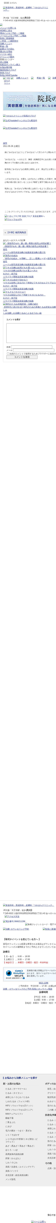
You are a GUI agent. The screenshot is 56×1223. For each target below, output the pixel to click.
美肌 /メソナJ (11, 1171)
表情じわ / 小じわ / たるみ (17, 1097)
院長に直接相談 (7, 38)
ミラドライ (8, 277)
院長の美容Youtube (8, 75)
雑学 (5, 143)
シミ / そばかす (12, 1135)
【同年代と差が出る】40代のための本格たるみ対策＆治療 (29, 307)
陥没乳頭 (51, 1097)
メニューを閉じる (8, 28)
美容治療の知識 (22, 252)
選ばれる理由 (6, 51)
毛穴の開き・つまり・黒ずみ (18, 1130)
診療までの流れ (7, 49)
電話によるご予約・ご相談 (12, 33)
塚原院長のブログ (8, 70)
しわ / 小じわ (11, 1162)
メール (9, 350)
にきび (8, 1126)
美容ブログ (5, 72)
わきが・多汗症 (10, 274)
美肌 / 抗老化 (20, 1167)
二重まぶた (10, 1122)
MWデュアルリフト (14, 1114)
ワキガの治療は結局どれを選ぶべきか (20, 270)
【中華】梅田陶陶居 (16, 232)
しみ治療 (7, 313)
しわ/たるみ (18, 1101)
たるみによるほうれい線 (30, 313)
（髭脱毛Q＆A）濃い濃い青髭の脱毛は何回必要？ (26, 246)
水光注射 (17, 1175)
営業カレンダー (7, 59)
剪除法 (16, 277)
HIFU (19, 1105)
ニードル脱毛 (9, 252)
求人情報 (4, 62)
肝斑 (13, 1158)
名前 (8, 347)
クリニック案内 (7, 57)
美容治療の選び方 (37, 252)
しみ (5, 310)
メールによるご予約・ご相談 (13, 36)
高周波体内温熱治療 (14, 1154)
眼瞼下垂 (9, 1118)
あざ (20, 1146)
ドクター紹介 (6, 54)
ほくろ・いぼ (11, 1150)
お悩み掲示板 (6, 67)
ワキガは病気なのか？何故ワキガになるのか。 (24, 295)
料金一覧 (4, 46)
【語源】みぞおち (16, 134)
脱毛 (5, 249)
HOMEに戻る (6, 30)
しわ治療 (15, 313)
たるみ (16, 1089)
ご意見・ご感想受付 (9, 41)
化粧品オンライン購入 (10, 64)
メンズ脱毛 (10, 1179)
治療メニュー (6, 43)
